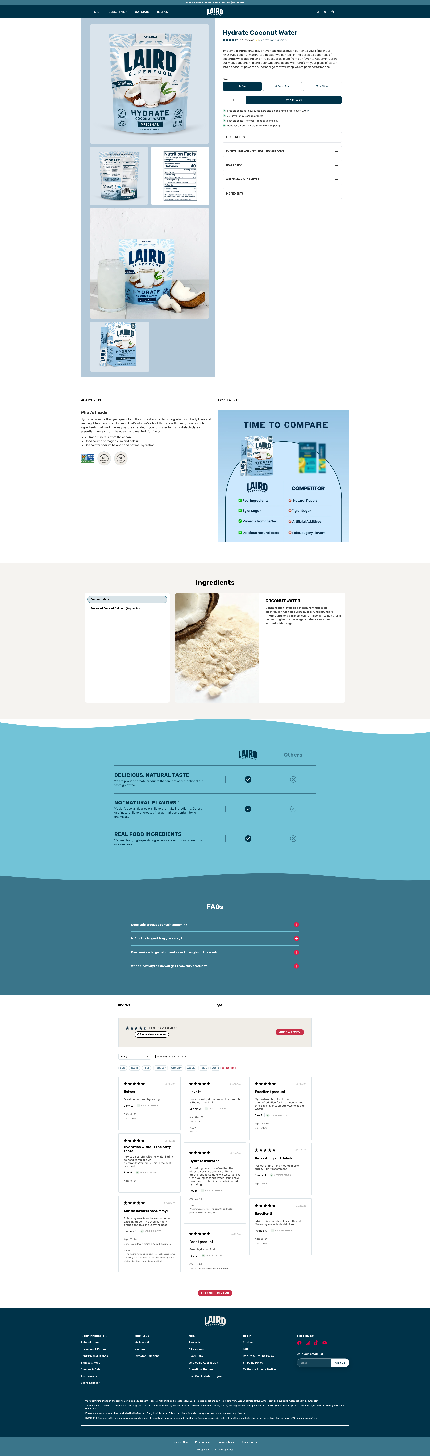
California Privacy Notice (259, 1369)
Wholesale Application (203, 1362)
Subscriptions (90, 1342)
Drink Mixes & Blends (94, 1356)
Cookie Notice (250, 1442)
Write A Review (290, 1032)
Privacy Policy (203, 1442)
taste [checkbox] (135, 1068)
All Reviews (196, 1349)
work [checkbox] (215, 1068)
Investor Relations (147, 1356)
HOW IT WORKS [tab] (228, 400)
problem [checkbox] (160, 1068)
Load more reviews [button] (215, 1293)
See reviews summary (271, 40)
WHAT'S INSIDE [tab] (91, 400)
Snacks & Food (90, 1362)
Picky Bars (196, 1356)
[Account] (325, 12)
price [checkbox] (203, 1068)
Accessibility (226, 1442)
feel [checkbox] (147, 1068)
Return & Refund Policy (258, 1356)
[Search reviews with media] (154, 1057)
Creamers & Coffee (93, 1349)
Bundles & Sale (91, 1369)
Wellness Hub (143, 1342)
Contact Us (250, 1342)
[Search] (317, 12)
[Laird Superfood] (215, 1321)
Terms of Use (180, 1442)
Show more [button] (229, 1068)
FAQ (245, 1349)
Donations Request (202, 1369)
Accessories (89, 1376)
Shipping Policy (253, 1362)
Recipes (140, 1349)
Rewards (195, 1342)
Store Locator (90, 1382)
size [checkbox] (122, 1068)
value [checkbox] (191, 1068)
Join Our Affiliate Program (206, 1376)
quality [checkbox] (176, 1068)
